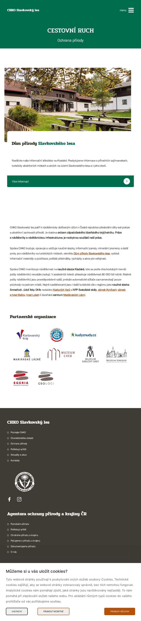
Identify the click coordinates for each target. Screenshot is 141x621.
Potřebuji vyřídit (18, 449)
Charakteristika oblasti (22, 438)
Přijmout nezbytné (53, 611)
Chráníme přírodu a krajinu (24, 535)
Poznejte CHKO (18, 432)
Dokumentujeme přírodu (23, 546)
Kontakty (15, 460)
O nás (14, 551)
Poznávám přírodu (20, 523)
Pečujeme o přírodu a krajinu (25, 540)
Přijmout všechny (119, 611)
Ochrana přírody (19, 443)
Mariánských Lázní (74, 294)
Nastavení (17, 611)
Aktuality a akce (18, 454)
